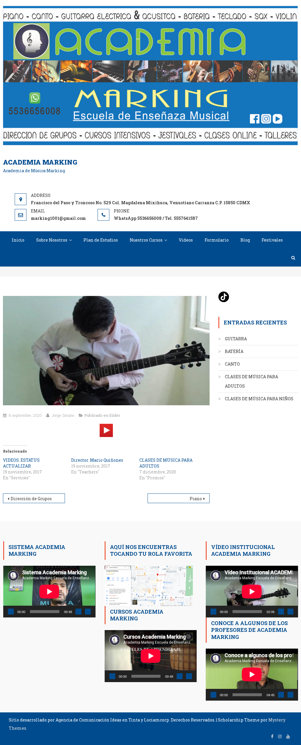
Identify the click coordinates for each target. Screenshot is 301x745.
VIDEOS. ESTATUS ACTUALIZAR (21, 463)
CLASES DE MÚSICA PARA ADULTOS (251, 381)
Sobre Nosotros (51, 240)
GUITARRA (236, 338)
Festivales (272, 240)
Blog (245, 240)
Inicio (18, 240)
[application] (49, 591)
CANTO (232, 364)
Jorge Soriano (63, 415)
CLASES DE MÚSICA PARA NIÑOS (259, 398)
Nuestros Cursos (146, 240)
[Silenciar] (78, 612)
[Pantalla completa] (88, 612)
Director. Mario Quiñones (97, 460)
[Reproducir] (11, 612)
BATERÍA (234, 351)
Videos (186, 240)
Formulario (217, 240)
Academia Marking (40, 162)
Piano (196, 498)
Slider (114, 415)
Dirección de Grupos (31, 498)
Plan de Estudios (100, 240)
